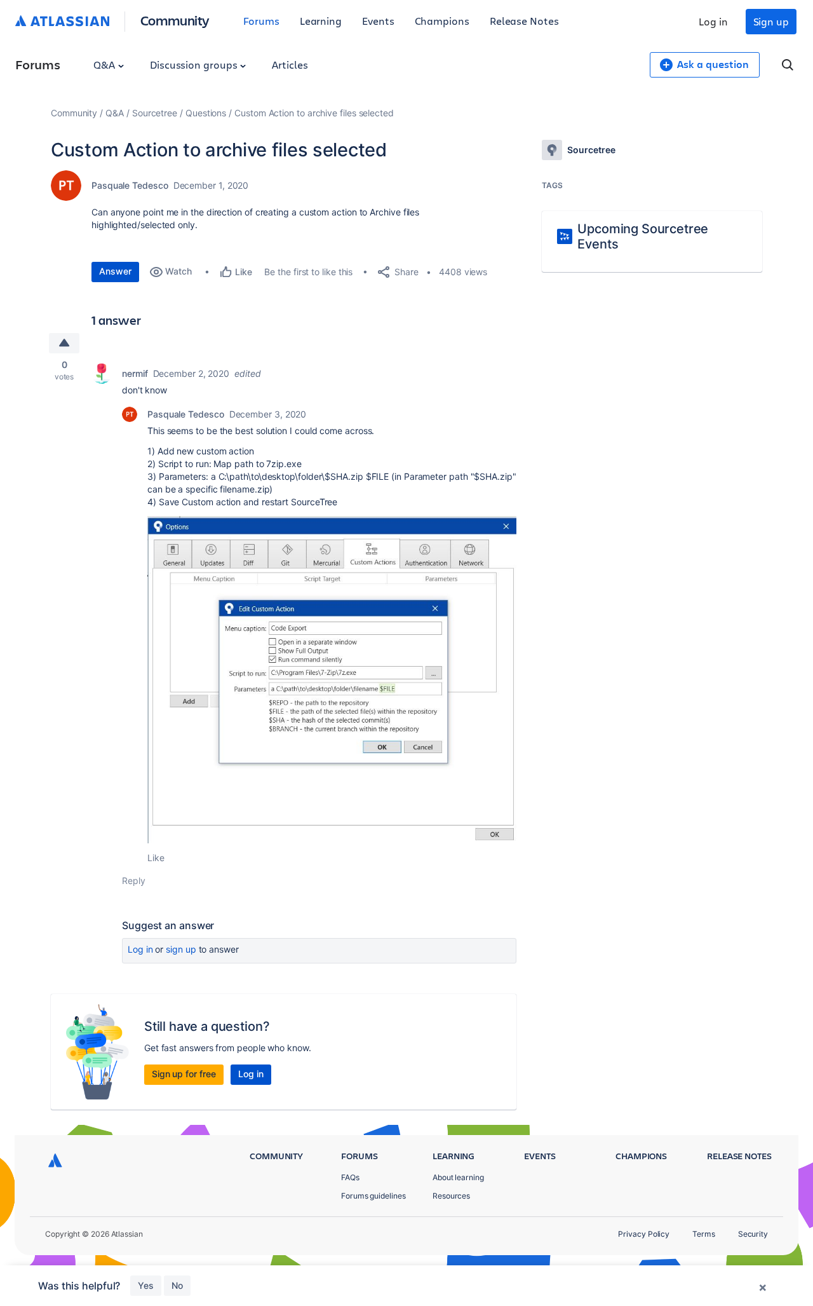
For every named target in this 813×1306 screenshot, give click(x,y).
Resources (451, 1196)
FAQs (350, 1177)
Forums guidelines (373, 1196)
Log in (713, 21)
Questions (205, 112)
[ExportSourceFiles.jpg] (331, 679)
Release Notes (524, 20)
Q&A (105, 64)
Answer (115, 271)
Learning (321, 20)
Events (378, 20)
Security (753, 1234)
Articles (289, 64)
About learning (458, 1177)
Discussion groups (195, 64)
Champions (442, 20)
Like (156, 857)
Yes (146, 1285)
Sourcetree (154, 112)
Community (175, 20)
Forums (261, 20)
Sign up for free (184, 1073)
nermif (135, 373)
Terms (703, 1234)
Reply (133, 880)
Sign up (771, 21)
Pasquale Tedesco (129, 185)
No (177, 1285)
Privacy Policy (643, 1234)
